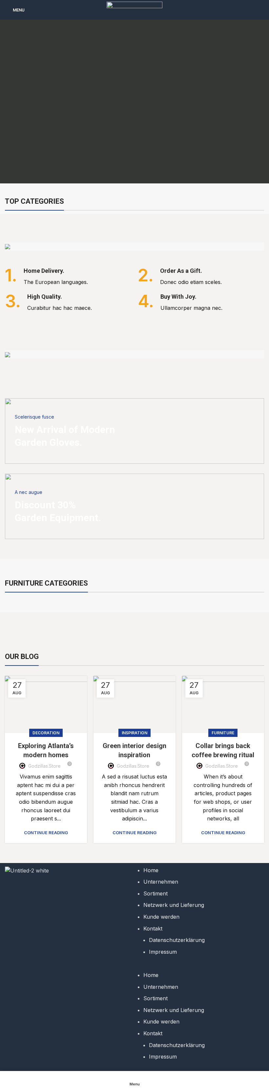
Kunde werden (161, 916)
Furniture (223, 732)
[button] (201, 967)
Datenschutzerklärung (177, 940)
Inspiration (134, 732)
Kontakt (152, 928)
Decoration (45, 732)
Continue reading (46, 833)
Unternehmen (160, 881)
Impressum (163, 951)
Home (150, 870)
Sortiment (155, 893)
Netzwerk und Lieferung (173, 905)
